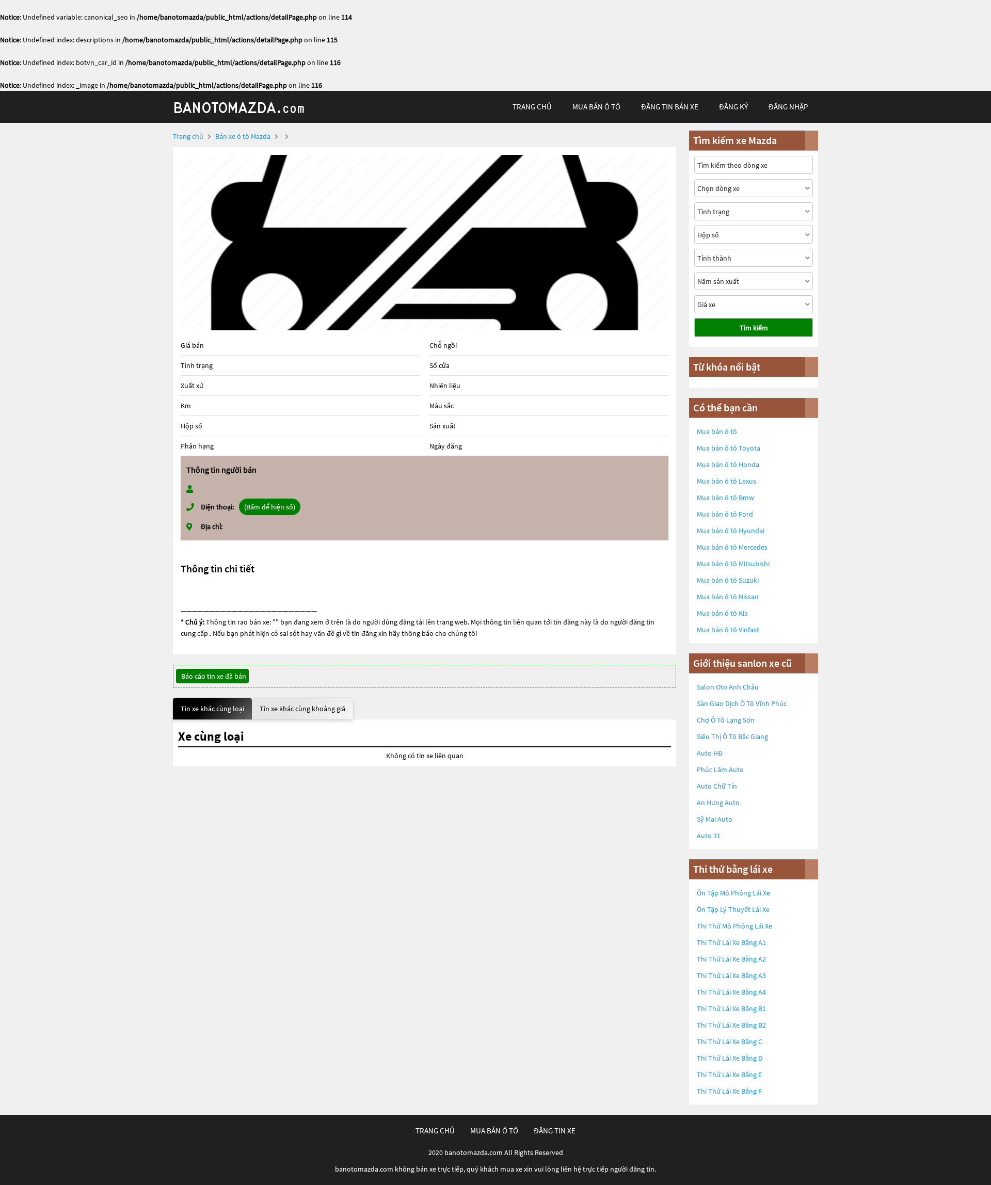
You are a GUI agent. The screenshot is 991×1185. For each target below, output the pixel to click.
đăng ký (733, 106)
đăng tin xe (555, 1130)
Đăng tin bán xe (669, 106)
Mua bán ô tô (717, 431)
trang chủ (532, 106)
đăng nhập (788, 106)
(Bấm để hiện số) (269, 506)
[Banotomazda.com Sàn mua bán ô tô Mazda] (250, 107)
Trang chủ (188, 136)
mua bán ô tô (596, 106)
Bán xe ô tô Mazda (242, 136)
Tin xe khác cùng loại (212, 708)
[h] (424, 242)
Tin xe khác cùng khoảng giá (302, 708)
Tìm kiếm (754, 327)
